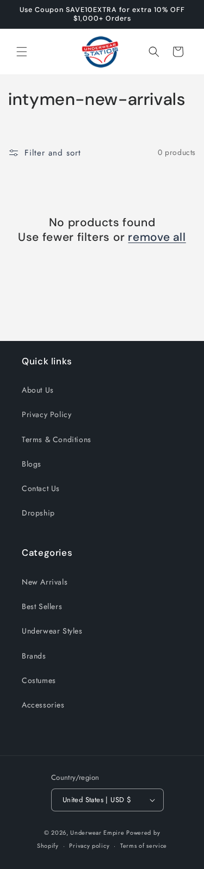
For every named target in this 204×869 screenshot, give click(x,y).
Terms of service (143, 845)
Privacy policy (89, 845)
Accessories (43, 704)
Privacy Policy (46, 414)
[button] (22, 52)
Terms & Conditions (56, 439)
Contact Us (41, 488)
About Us (38, 389)
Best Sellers (42, 606)
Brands (34, 655)
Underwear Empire (98, 832)
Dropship (38, 512)
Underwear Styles (52, 630)
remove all (157, 237)
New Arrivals (44, 581)
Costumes (39, 680)
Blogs (31, 463)
